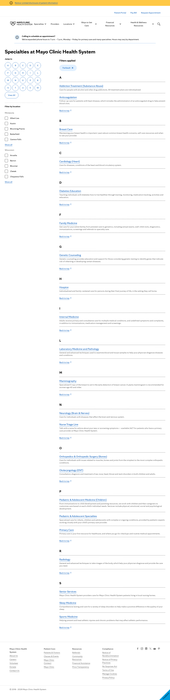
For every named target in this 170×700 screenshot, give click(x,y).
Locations (67, 24)
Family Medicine (68, 223)
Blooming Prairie (17, 128)
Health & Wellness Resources (139, 24)
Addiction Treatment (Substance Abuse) (81, 86)
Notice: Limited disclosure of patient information (36, 3)
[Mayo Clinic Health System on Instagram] (142, 648)
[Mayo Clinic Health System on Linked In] (146, 649)
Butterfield (14, 134)
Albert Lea (14, 118)
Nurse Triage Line (68, 424)
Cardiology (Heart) (69, 161)
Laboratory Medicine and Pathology (79, 349)
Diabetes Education (70, 191)
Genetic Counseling (70, 255)
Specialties (39, 24)
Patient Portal (120, 12)
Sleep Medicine (67, 602)
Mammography (67, 381)
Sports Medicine (68, 616)
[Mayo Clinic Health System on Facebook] (137, 649)
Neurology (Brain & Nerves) (74, 413)
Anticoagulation (68, 97)
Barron (13, 160)
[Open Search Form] (158, 24)
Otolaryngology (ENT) (71, 470)
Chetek (13, 171)
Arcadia (13, 155)
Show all (8, 144)
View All (11, 95)
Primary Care (66, 530)
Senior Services (67, 591)
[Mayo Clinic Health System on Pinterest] (159, 649)
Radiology (64, 559)
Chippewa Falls (17, 176)
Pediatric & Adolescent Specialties (78, 516)
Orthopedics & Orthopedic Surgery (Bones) (83, 456)
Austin (13, 123)
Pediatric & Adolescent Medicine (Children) (83, 499)
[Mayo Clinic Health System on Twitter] (150, 649)
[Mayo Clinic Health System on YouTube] (154, 649)
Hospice (64, 287)
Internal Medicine (69, 316)
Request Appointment (150, 12)
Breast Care (66, 129)
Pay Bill (133, 12)
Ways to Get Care (86, 24)
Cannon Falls (15, 139)
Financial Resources (110, 24)
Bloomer (14, 166)
